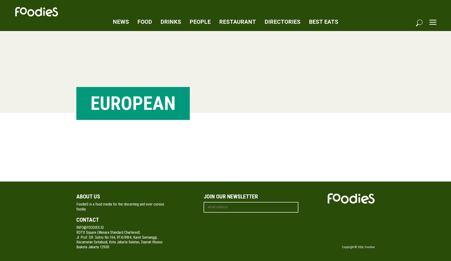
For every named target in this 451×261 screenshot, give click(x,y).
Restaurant (237, 22)
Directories (282, 22)
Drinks (170, 22)
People (200, 22)
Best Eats (323, 22)
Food (144, 22)
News (121, 22)
